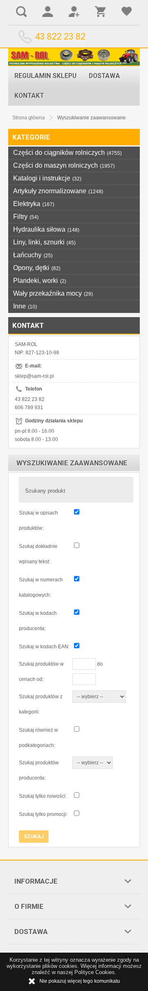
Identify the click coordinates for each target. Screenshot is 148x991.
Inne (25, 306)
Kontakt (29, 96)
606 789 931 (29, 407)
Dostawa (104, 76)
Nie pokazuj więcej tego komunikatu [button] (79, 981)
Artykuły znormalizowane (58, 190)
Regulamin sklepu (45, 76)
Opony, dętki (36, 267)
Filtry (26, 216)
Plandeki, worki (39, 280)
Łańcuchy (33, 254)
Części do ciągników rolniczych (67, 152)
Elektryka (33, 203)
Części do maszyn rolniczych (64, 165)
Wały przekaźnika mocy (53, 293)
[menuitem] (45, 76)
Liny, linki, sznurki (44, 242)
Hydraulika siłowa (46, 229)
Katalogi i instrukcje (47, 178)
